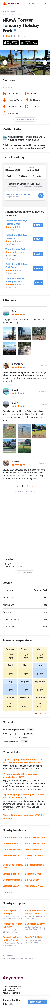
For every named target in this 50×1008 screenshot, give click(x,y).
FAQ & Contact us (10, 989)
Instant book (36, 1002)
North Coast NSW (14, 15)
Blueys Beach (32, 880)
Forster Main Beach (35, 837)
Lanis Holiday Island (35, 924)
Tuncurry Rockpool (12, 837)
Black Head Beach (34, 865)
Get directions (25, 573)
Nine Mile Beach (11, 856)
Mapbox (7, 958)
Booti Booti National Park (13, 866)
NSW (4, 15)
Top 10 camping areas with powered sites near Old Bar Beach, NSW (23, 796)
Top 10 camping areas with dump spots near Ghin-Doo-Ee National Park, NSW (22, 761)
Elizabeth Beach (33, 874)
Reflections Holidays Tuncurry (13, 925)
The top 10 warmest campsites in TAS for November (23, 816)
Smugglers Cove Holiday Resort (11, 938)
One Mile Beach (10, 843)
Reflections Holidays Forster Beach (35, 912)
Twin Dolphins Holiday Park (10, 912)
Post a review (25, 492)
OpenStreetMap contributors (22, 958)
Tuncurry (7, 892)
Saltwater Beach (11, 886)
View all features (25, 119)
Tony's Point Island (34, 937)
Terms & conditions (11, 993)
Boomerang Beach (12, 880)
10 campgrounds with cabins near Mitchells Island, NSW (20, 775)
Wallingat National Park (34, 857)
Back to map (10, 12)
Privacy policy (9, 991)
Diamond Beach (11, 874)
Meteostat (43, 713)
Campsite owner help (12, 987)
